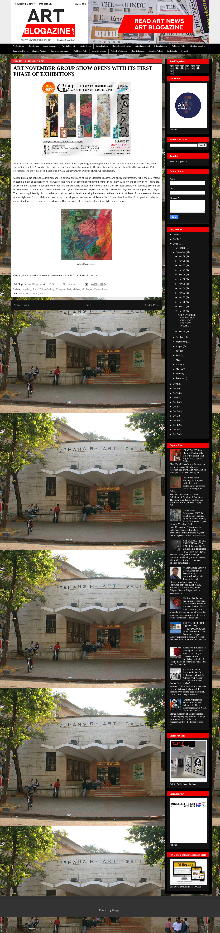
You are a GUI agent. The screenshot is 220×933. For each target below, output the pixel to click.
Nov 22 (182, 265)
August (179, 346)
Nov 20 (182, 274)
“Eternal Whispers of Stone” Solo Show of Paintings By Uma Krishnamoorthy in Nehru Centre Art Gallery (194, 705)
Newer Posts (21, 305)
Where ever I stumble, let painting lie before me (194, 649)
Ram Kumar (34, 46)
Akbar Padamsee (50, 46)
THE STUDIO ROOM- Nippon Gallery (194, 624)
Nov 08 (182, 302)
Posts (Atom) (93, 314)
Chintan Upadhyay (198, 46)
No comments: (70, 284)
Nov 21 (182, 270)
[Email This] (92, 284)
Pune (104, 289)
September (181, 342)
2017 (175, 411)
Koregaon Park (63, 289)
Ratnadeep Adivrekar (121, 46)
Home (87, 305)
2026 (175, 234)
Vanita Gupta (85, 46)
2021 (175, 393)
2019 (175, 402)
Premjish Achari (156, 51)
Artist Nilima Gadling (44, 289)
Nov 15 (182, 284)
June (178, 355)
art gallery (26, 289)
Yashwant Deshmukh (60, 51)
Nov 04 (182, 331)
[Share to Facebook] (101, 284)
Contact (184, 51)
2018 (175, 407)
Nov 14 (182, 288)
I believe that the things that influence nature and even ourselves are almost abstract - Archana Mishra (194, 602)
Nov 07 (182, 306)
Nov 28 (182, 256)
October (180, 337)
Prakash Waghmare (119, 51)
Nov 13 (182, 293)
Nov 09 (182, 297)
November (181, 252)
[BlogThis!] (95, 284)
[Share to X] (98, 284)
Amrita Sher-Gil (69, 46)
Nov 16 (182, 279)
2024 (175, 244)
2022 (175, 388)
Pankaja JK (172, 51)
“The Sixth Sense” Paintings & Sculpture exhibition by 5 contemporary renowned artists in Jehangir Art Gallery (187, 484)
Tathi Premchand (142, 46)
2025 (175, 239)
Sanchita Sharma (99, 51)
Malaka (76, 289)
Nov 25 (182, 261)
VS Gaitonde (18, 46)
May (178, 360)
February (180, 373)
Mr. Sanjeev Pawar (91, 289)
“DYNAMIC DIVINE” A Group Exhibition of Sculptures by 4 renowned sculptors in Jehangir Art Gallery (194, 573)
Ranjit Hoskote (138, 51)
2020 (175, 397)
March (179, 369)
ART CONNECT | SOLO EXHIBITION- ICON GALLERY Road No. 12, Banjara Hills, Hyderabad (194, 545)
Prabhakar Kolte (179, 46)
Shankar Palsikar (39, 51)
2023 (175, 384)
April (178, 364)
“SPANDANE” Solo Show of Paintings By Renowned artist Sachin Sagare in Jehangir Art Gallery (193, 455)
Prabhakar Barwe (20, 51)
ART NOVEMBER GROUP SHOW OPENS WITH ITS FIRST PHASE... (187, 320)
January (179, 378)
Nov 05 (182, 311)
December (181, 248)
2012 (175, 434)
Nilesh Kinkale (160, 46)
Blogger (116, 910)
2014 (175, 425)
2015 (175, 420)
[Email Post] (86, 284)
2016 (175, 416)
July (178, 351)
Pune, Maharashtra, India (32, 293)
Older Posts (152, 305)
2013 (175, 429)
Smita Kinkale (102, 46)
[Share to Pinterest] (104, 284)
